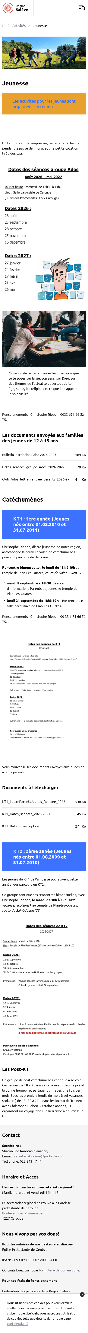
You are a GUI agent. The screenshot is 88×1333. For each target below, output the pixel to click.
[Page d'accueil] (3, 25)
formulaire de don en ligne (59, 1270)
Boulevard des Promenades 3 (24, 1213)
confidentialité (17, 1323)
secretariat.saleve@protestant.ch (39, 1156)
